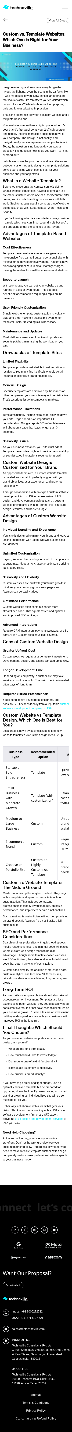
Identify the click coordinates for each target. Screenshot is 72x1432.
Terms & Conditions (36, 1402)
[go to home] (18, 8)
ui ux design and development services (39, 1118)
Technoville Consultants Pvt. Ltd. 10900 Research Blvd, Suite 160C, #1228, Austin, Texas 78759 (33, 1379)
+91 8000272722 (28, 1311)
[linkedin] (15, 1230)
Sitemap (36, 1394)
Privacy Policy (36, 1410)
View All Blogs (58, 20)
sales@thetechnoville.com (28, 1328)
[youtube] (54, 1230)
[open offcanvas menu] (65, 8)
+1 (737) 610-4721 (27, 1317)
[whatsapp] (44, 1230)
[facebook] (24, 1230)
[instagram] (34, 1230)
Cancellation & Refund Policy (36, 1418)
